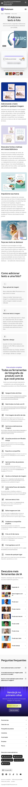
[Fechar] (26, 2)
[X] (17, 774)
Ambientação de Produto (16, 421)
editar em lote (14, 513)
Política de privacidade (17, 779)
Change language (8, 4)
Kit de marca (12, 540)
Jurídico (13, 781)
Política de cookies (5, 781)
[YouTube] (20, 774)
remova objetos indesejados (19, 430)
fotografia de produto (10, 453)
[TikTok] (13, 774)
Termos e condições (6, 779)
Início (2, 13)
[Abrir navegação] (25, 9)
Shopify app (6, 763)
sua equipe (22, 527)
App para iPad (18, 756)
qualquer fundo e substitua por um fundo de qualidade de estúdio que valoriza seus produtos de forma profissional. (13, 397)
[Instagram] (9, 774)
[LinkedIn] (2, 774)
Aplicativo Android (8, 760)
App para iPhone (7, 756)
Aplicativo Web (19, 760)
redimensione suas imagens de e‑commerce (11, 432)
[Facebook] (6, 774)
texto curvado (23, 253)
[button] (14, 667)
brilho (5, 430)
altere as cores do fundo (9, 408)
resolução (9, 430)
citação (23, 111)
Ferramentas (7, 13)
